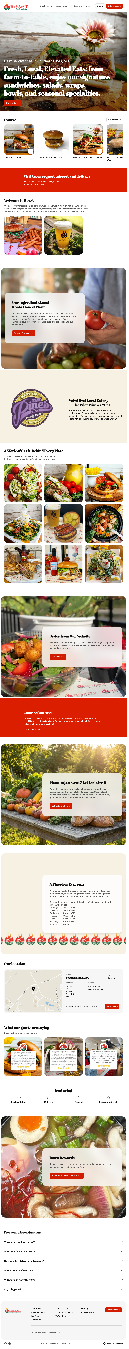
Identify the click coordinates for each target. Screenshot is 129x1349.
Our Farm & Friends (64, 1312)
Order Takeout (62, 6)
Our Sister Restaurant (36, 1317)
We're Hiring (61, 1316)
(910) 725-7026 (93, 986)
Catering (77, 6)
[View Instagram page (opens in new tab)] (9, 1343)
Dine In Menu (46, 6)
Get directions (112, 977)
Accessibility (54, 1332)
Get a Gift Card (87, 1312)
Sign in (100, 6)
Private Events (38, 1312)
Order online (112, 1006)
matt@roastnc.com (95, 989)
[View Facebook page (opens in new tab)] (5, 1343)
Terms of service (38, 1332)
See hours (96, 1006)
